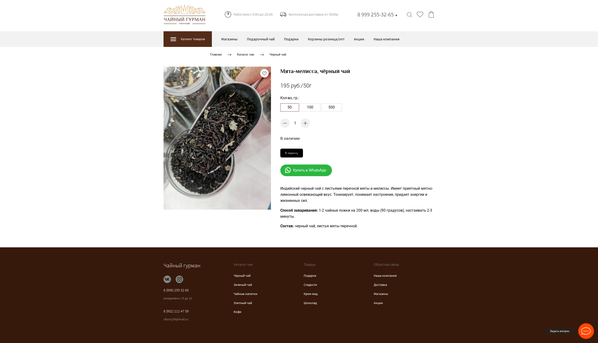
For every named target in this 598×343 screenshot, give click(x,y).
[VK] (167, 279)
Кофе (237, 312)
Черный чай (278, 54)
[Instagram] (179, 279)
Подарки (291, 39)
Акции (359, 39)
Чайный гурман (182, 265)
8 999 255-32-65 (377, 14)
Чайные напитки (245, 294)
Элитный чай (243, 303)
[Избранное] (420, 14)
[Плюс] (305, 123)
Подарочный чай (261, 39)
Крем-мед (310, 294)
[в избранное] (264, 73)
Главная (216, 54)
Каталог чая (245, 54)
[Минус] (285, 123)
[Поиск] (409, 14)
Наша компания (386, 39)
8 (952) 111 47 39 (176, 311)
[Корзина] (431, 14)
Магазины (229, 39)
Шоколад (310, 303)
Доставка (380, 285)
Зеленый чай (243, 285)
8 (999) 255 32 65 (176, 290)
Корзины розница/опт (326, 39)
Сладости (310, 285)
